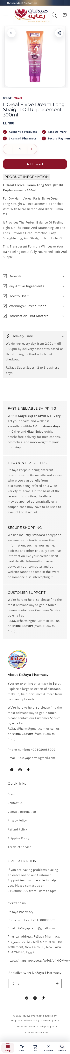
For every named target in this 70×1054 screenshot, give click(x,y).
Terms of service (26, 1026)
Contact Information (22, 812)
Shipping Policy (18, 838)
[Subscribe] (57, 983)
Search (13, 794)
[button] (6, 15)
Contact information (36, 1032)
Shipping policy (48, 1026)
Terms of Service (19, 847)
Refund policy (51, 1020)
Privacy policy (31, 1020)
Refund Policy (17, 829)
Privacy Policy (17, 820)
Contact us (15, 803)
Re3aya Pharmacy (33, 1015)
